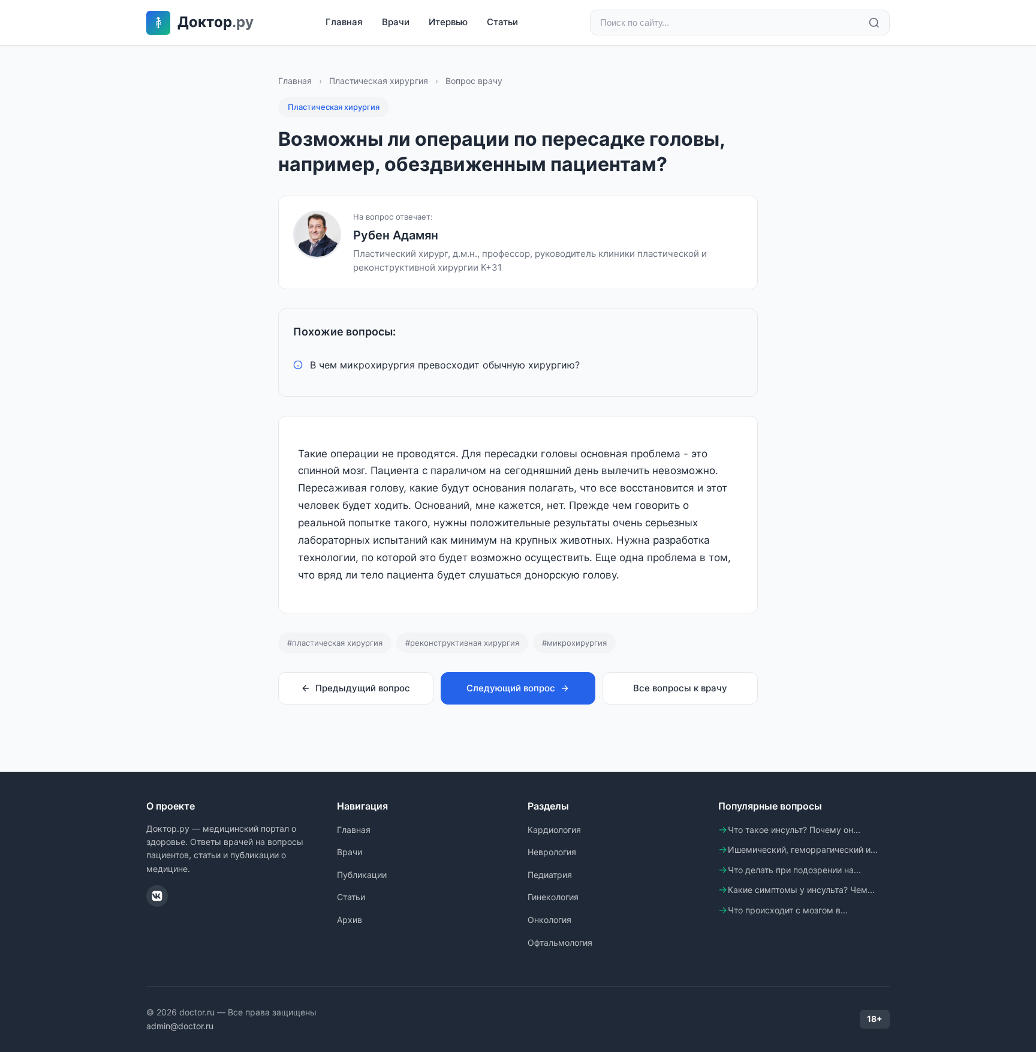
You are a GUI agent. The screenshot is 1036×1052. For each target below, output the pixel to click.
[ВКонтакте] (157, 896)
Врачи (395, 22)
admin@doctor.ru (179, 1026)
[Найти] (874, 23)
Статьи (502, 22)
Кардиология (554, 830)
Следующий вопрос (510, 688)
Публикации (362, 875)
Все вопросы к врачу (680, 688)
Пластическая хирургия (378, 81)
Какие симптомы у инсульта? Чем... (801, 890)
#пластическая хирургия (335, 643)
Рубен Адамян (395, 235)
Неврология (552, 852)
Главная (344, 22)
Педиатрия (550, 875)
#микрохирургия (574, 643)
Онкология (549, 920)
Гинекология (553, 897)
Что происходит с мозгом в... (788, 910)
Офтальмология (560, 942)
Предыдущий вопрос (362, 688)
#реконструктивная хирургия (462, 643)
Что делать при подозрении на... (794, 870)
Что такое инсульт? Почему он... (794, 830)
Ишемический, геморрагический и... (803, 849)
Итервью (448, 22)
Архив (349, 920)
